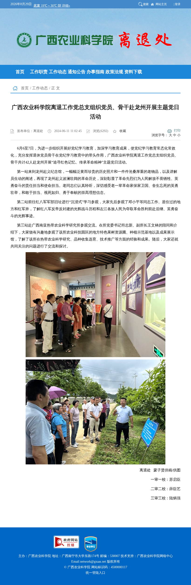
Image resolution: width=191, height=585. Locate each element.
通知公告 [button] (76, 71)
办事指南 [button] (95, 71)
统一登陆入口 (95, 573)
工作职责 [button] (39, 71)
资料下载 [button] (133, 71)
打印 (177, 130)
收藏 (122, 131)
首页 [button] (20, 71)
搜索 (146, 4)
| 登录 (177, 4)
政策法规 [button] (114, 71)
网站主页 (161, 4)
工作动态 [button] (58, 71)
